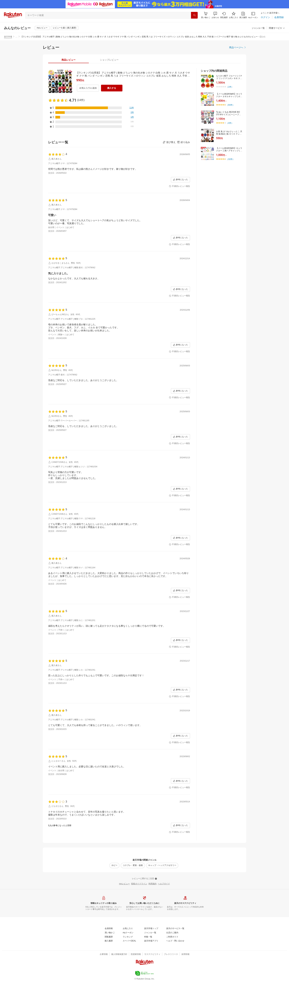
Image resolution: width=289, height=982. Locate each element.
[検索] (194, 15)
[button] (215, 15)
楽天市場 (8, 36)
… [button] (16, 36)
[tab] (68, 59)
